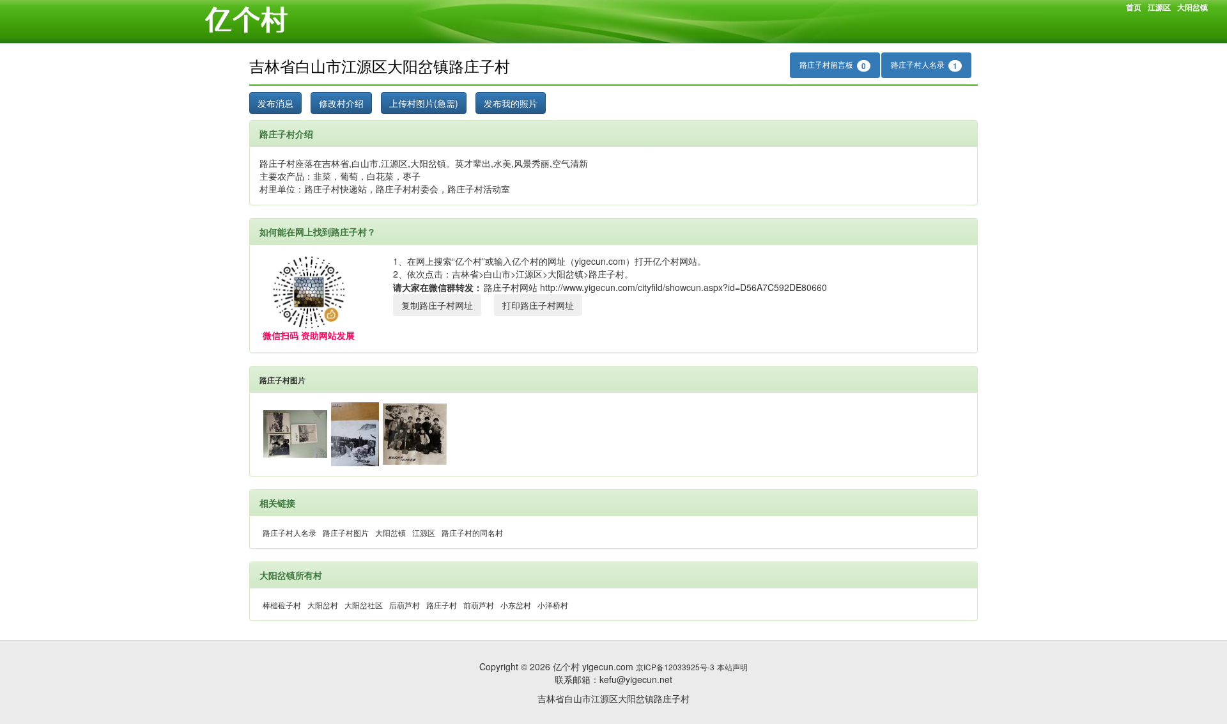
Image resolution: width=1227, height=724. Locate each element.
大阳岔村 (322, 604)
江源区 (1159, 7)
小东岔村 (515, 604)
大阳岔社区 (363, 604)
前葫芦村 (478, 604)
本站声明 (732, 666)
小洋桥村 (552, 604)
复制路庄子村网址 (437, 305)
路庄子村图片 (282, 380)
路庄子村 (441, 604)
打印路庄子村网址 (538, 305)
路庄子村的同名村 (472, 532)
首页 (1133, 7)
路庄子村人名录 (924, 65)
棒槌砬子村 (282, 604)
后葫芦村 (404, 604)
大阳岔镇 (1192, 7)
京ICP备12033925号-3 (675, 666)
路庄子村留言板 (832, 65)
